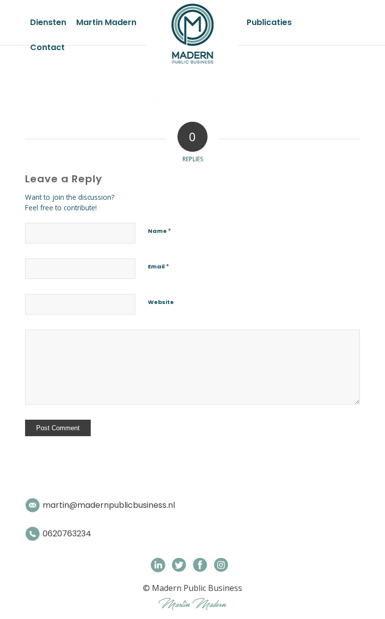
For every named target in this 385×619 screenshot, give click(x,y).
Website (161, 302)
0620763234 (67, 533)
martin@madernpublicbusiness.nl (109, 505)
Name (159, 230)
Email (158, 266)
